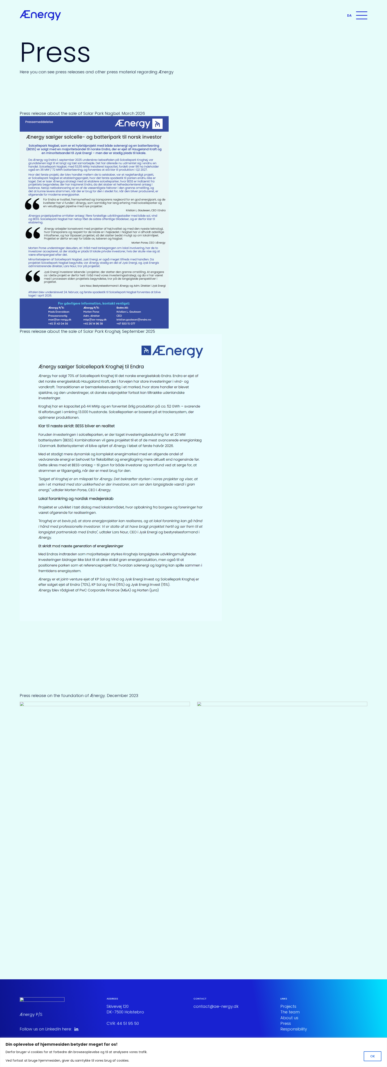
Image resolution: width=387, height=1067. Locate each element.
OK (372, 1056)
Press (285, 1023)
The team (290, 1012)
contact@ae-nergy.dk (216, 1006)
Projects (288, 1006)
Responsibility (293, 1029)
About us (289, 1018)
